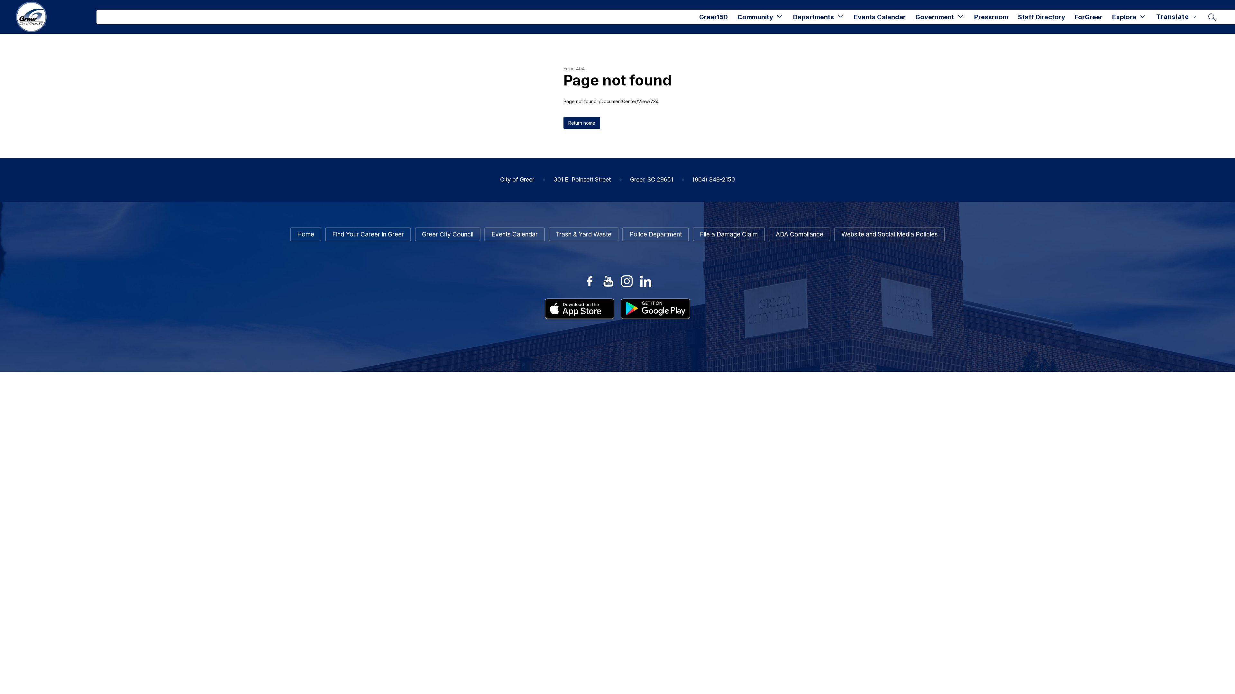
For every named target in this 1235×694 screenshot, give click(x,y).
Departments (813, 17)
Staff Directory (1041, 17)
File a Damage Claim (729, 234)
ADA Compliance (799, 234)
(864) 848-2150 (713, 179)
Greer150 (713, 17)
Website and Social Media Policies (889, 234)
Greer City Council (447, 234)
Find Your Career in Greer (368, 234)
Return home (581, 123)
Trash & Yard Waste (583, 234)
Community (755, 17)
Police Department (655, 234)
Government (934, 17)
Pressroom (991, 17)
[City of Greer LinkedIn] (645, 281)
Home (305, 234)
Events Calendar (880, 17)
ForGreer (1088, 17)
